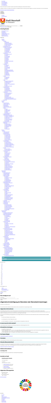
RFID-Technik (7, 242)
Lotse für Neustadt (8, 199)
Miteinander (5, 122)
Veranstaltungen (7, 123)
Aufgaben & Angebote (8, 116)
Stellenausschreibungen (5, 33)
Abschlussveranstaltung (9, 231)
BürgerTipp (6, 60)
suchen (1, 299)
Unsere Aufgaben (8, 160)
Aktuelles (5, 41)
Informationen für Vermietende (10, 161)
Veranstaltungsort (8, 216)
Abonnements (7, 153)
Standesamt (7, 59)
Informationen (7, 215)
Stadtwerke (5, 200)
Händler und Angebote (8, 206)
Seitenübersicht (4, 396)
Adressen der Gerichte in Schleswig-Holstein (7, 346)
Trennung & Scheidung (8, 118)
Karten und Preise (7, 152)
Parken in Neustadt (6, 175)
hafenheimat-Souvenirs (8, 198)
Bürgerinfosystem (4, 34)
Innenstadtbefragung (7, 172)
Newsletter (6, 63)
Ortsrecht (6, 62)
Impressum (3, 398)
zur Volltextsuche (4, 5)
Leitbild (6, 191)
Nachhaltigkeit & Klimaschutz (8, 182)
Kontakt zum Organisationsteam (10, 226)
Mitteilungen (7, 42)
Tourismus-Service (6, 159)
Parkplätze (6, 176)
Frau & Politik (7, 120)
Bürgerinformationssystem (9, 61)
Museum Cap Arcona (8, 139)
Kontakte (6, 55)
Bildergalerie (7, 155)
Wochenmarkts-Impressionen (9, 208)
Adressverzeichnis (8, 48)
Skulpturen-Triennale (8, 145)
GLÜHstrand (7, 253)
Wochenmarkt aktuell (8, 205)
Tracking (3, 399)
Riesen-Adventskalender (9, 194)
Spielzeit (6, 151)
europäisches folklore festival (9, 144)
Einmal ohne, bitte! (8, 207)
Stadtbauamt (7, 74)
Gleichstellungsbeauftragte (9, 71)
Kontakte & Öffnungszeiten (8, 47)
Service (6, 241)
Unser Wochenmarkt (8, 204)
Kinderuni (6, 111)
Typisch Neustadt (8, 136)
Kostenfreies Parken (8, 180)
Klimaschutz (7, 183)
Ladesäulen (7, 178)
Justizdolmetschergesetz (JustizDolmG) (6, 336)
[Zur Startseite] (10, 23)
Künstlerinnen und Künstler (9, 223)
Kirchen (6, 127)
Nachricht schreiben (7, 367)
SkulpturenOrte (7, 227)
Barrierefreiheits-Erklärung (6, 397)
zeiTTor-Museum (7, 138)
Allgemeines (7, 237)
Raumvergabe (7, 57)
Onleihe (6, 240)
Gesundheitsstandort (7, 181)
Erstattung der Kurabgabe (9, 163)
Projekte (6, 193)
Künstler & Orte (7, 230)
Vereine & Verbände (8, 124)
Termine (6, 217)
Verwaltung (5, 64)
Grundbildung (7, 246)
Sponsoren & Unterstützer (9, 233)
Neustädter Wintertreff (8, 251)
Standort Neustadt (6, 173)
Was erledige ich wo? (5, 30)
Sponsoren (6, 224)
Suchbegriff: (2, 297)
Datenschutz (4, 400)
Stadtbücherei (7, 110)
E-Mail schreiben (6, 366)
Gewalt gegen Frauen (8, 119)
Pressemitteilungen (8, 195)
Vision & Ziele (7, 190)
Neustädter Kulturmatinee (9, 143)
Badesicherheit (7, 164)
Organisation (7, 51)
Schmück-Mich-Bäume (8, 250)
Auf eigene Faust (7, 134)
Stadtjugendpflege (6, 113)
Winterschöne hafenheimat (8, 247)
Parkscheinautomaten (8, 177)
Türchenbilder (7, 218)
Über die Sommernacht (8, 229)
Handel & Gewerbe (6, 174)
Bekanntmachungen (5, 35)
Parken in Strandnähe (8, 165)
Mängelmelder (4, 32)
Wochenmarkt (6, 203)
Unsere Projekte (7, 168)
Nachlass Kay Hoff (8, 112)
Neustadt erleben (6, 140)
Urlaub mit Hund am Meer (9, 166)
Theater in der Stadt (8, 142)
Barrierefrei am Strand (8, 167)
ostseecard (7, 162)
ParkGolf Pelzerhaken (8, 169)
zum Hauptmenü (4, 2)
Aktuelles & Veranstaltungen (9, 115)
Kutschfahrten (7, 252)
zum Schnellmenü (4, 3)
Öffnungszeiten (4, 16)
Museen (5, 147)
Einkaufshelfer (7, 209)
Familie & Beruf (7, 117)
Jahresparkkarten (8, 179)
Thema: (1, 298)
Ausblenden (2, 11)
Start (2, 395)
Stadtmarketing (7, 75)
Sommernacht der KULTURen (9, 146)
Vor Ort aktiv (7, 187)
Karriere (6, 69)
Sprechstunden (7, 50)
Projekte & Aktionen (8, 186)
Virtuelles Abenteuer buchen (9, 255)
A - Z (2, 17)
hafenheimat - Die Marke (9, 197)
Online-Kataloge (7, 239)
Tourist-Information (7, 131)
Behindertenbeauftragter (9, 70)
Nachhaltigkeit (7, 184)
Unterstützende (7, 220)
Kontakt (3, 15)
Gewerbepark (6, 202)
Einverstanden (2, 12)
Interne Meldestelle (8, 52)
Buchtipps (6, 219)
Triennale (6, 222)
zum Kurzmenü (4, 4)
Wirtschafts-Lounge (7, 201)
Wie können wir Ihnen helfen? (4, 25)
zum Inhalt (3, 1)
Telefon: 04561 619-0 (7, 364)
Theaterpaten (7, 154)
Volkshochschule (7, 109)
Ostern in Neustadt (8, 45)
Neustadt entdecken (7, 133)
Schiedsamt (7, 126)
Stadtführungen (7, 135)
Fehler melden (4, 401)
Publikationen (7, 188)
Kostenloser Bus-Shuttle (8, 232)
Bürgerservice (6, 53)
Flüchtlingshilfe (7, 128)
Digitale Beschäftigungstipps (9, 238)
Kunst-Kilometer (7, 137)
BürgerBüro (3, 31)
